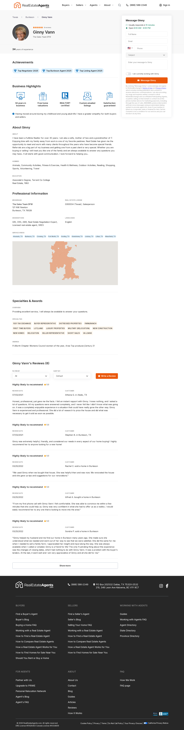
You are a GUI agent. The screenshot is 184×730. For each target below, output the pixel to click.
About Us (73, 680)
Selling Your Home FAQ (80, 625)
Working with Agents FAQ (133, 619)
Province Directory (129, 636)
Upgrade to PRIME (25, 685)
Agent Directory (128, 625)
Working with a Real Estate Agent (33, 630)
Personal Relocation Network (31, 691)
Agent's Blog (22, 696)
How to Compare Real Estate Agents (35, 641)
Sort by (56, 371)
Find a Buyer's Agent (26, 614)
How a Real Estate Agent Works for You (36, 647)
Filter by (16, 371)
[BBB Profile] (163, 714)
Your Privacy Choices (133, 723)
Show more (65, 565)
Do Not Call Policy (115, 723)
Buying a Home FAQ (26, 625)
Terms (104, 723)
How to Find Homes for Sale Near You (35, 652)
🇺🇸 (129, 48)
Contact (72, 685)
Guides (123, 614)
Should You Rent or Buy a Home (32, 658)
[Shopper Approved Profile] (155, 714)
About (107, 5)
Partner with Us (24, 680)
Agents (94, 5)
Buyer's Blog (22, 619)
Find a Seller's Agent (78, 614)
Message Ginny (148, 80)
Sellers (79, 5)
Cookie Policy (86, 723)
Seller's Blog (74, 619)
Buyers (65, 5)
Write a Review (108, 376)
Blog (70, 691)
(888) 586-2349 (138, 5)
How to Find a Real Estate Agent (33, 636)
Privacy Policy (161, 88)
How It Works (75, 713)
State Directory (128, 630)
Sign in (166, 5)
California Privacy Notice (158, 723)
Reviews (72, 707)
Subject (131, 55)
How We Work (127, 680)
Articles (72, 702)
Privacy (97, 723)
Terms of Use (147, 88)
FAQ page (125, 685)
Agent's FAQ (22, 702)
